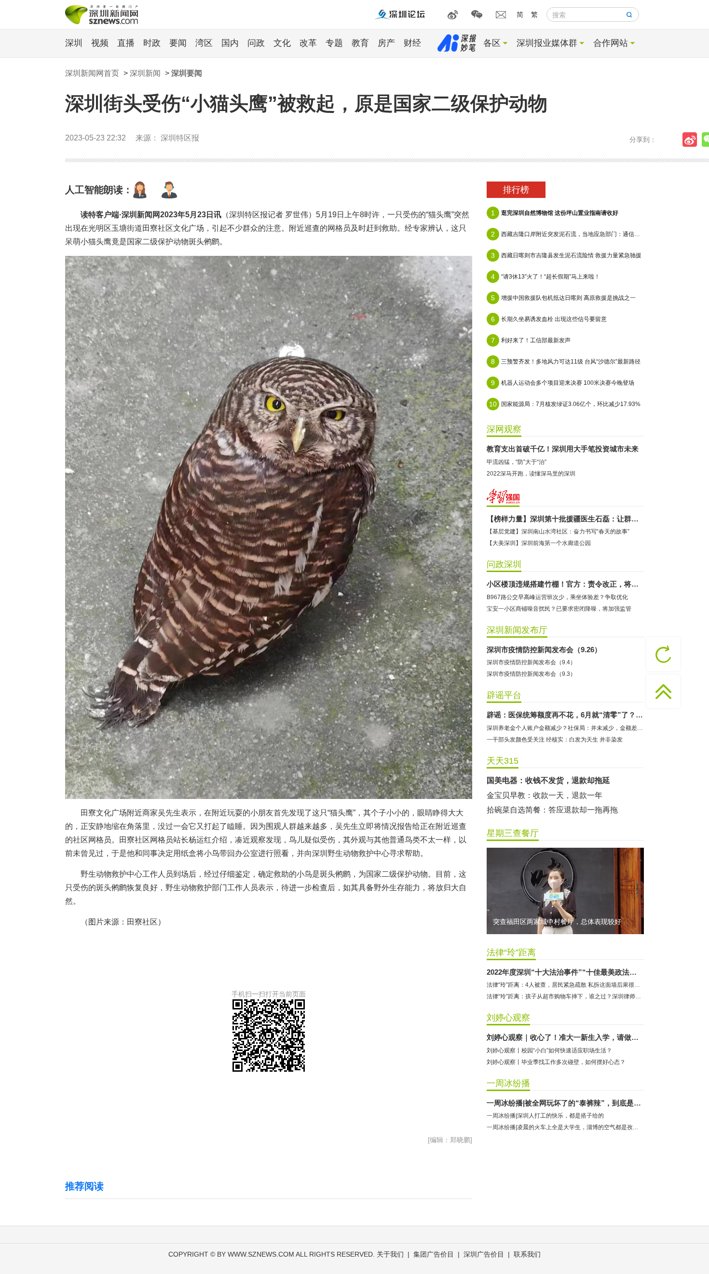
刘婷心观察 (508, 1017)
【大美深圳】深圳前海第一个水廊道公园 (539, 543)
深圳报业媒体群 (547, 43)
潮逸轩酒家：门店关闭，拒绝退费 (544, 810)
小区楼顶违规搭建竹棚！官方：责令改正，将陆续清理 (565, 584)
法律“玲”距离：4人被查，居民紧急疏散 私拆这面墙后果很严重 (565, 984)
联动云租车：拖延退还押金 (533, 795)
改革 (308, 43)
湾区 (204, 43)
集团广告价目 (433, 1254)
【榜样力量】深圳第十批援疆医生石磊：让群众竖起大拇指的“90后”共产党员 (565, 519)
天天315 (502, 761)
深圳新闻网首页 (92, 73)
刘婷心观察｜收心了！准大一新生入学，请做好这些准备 (565, 1037)
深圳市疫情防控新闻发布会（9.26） (544, 649)
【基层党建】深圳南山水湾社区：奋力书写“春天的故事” (558, 531)
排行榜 (516, 190)
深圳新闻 (145, 73)
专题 (334, 43)
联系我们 (527, 1254)
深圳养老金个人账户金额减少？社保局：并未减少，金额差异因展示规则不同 (565, 728)
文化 (282, 43)
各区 (492, 43)
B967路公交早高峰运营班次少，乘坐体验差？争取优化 (557, 597)
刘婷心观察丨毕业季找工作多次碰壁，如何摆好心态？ (556, 1062)
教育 (360, 43)
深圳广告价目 (484, 1254)
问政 (256, 43)
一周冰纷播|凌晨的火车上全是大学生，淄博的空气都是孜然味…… (565, 1127)
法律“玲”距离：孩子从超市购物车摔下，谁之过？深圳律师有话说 (565, 996)
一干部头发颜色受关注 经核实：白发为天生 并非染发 (555, 739)
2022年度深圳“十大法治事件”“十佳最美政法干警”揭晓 (565, 972)
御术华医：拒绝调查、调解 (533, 780)
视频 (100, 43)
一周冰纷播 (508, 1083)
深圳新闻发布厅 (517, 630)
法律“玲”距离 (511, 952)
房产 (386, 43)
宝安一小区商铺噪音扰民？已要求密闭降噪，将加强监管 (559, 608)
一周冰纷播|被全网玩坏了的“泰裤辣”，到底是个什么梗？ (565, 1103)
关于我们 (390, 1254)
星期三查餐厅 (513, 833)
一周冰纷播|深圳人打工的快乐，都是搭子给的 (545, 1115)
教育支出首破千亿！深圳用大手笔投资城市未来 (563, 449)
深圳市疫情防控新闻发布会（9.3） (531, 674)
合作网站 (610, 43)
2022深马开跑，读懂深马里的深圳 (531, 473)
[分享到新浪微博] (692, 139)
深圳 (73, 43)
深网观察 (504, 429)
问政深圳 (504, 564)
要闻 (178, 43)
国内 (230, 43)
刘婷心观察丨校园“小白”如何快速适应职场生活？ (549, 1050)
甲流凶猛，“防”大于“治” (516, 462)
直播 (126, 43)
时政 (152, 43)
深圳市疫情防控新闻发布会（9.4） (531, 662)
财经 (412, 43)
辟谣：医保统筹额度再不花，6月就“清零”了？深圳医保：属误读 (565, 715)
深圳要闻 (186, 73)
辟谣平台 (504, 695)
